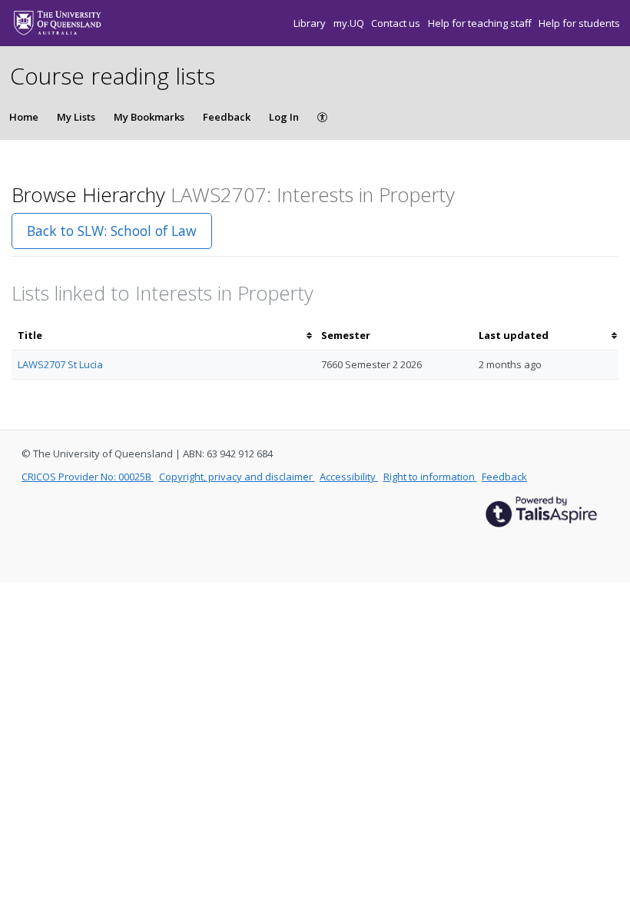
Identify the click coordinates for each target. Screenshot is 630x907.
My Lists (76, 117)
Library (310, 23)
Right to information (430, 476)
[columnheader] (163, 335)
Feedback (226, 117)
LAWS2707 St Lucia (60, 364)
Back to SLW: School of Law (112, 230)
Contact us (397, 23)
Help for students (579, 23)
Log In (284, 117)
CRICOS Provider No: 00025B (88, 476)
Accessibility (349, 476)
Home (23, 117)
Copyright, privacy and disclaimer (237, 476)
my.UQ (349, 23)
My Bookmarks (149, 117)
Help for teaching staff (481, 23)
